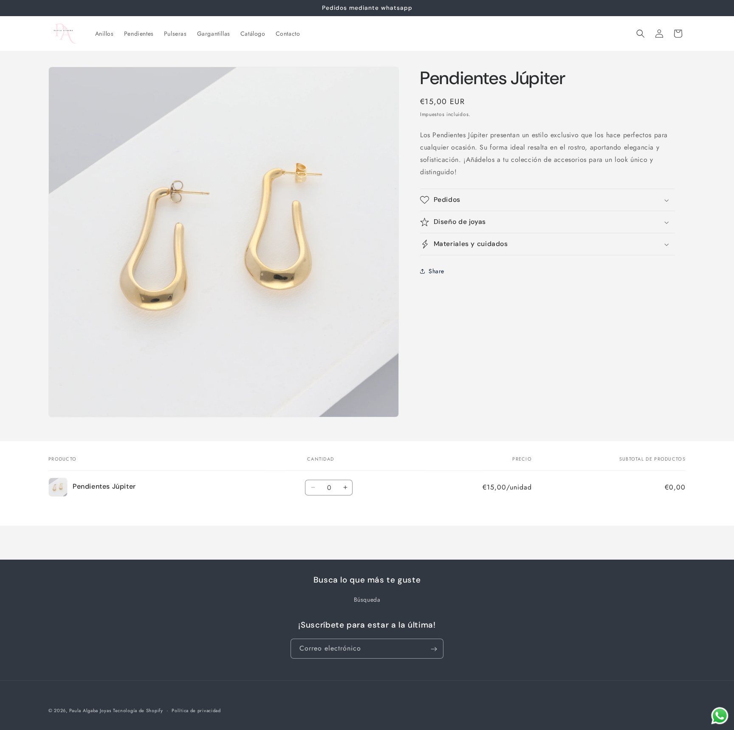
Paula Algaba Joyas (90, 710)
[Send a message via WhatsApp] (720, 716)
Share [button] (436, 270)
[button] (640, 33)
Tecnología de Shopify (138, 710)
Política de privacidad (196, 710)
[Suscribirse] (433, 649)
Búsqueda (367, 599)
